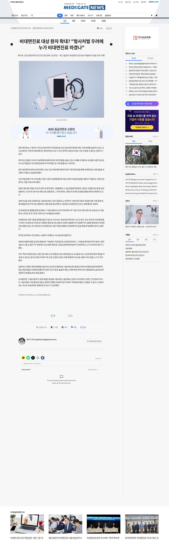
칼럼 (133, 141)
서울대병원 (128, 248)
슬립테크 (108, 15)
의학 (71, 15)
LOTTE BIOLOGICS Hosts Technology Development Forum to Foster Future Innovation (142, 183)
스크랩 (55, 327)
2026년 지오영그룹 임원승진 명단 (135, 245)
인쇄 (65, 327)
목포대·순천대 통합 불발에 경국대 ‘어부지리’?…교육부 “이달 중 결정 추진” (144, 63)
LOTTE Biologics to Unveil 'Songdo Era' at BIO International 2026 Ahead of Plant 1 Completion (142, 179)
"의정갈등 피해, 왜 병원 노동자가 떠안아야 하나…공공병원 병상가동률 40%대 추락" (144, 84)
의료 (59, 15)
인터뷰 (93, 21)
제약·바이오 (80, 15)
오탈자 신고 (43, 327)
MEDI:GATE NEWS (84, 6)
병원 (73, 21)
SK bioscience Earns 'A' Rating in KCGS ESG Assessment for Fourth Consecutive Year (142, 190)
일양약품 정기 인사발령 (132, 259)
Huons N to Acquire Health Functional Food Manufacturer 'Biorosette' (142, 193)
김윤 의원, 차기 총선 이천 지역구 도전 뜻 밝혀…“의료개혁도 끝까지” (144, 94)
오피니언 (99, 15)
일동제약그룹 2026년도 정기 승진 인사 (137, 252)
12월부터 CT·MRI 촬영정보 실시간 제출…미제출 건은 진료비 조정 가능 (144, 77)
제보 (101, 28)
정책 (65, 15)
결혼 (137, 239)
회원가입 (128, 2)
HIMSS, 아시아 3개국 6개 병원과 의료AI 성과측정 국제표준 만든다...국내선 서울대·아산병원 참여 (144, 91)
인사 (129, 239)
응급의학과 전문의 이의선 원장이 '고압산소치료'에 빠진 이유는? (144, 70)
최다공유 (150, 58)
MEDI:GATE (154, 2)
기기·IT (90, 15)
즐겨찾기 (143, 2)
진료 (64, 21)
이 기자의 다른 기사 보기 (94, 341)
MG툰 (150, 141)
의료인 (83, 21)
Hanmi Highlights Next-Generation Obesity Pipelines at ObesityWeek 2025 (142, 186)
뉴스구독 (136, 2)
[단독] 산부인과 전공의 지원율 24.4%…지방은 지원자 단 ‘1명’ (144, 67)
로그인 (121, 2)
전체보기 (155, 136)
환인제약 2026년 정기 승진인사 (134, 255)
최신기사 (24, 15)
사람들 (103, 21)
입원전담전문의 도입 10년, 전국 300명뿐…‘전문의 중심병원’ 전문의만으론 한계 (144, 81)
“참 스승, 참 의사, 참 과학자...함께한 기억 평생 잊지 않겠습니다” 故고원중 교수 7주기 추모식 (144, 88)
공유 (110, 28)
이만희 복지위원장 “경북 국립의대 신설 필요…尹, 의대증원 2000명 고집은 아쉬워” (144, 74)
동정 (146, 239)
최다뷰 (134, 58)
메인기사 (15, 15)
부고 (154, 239)
